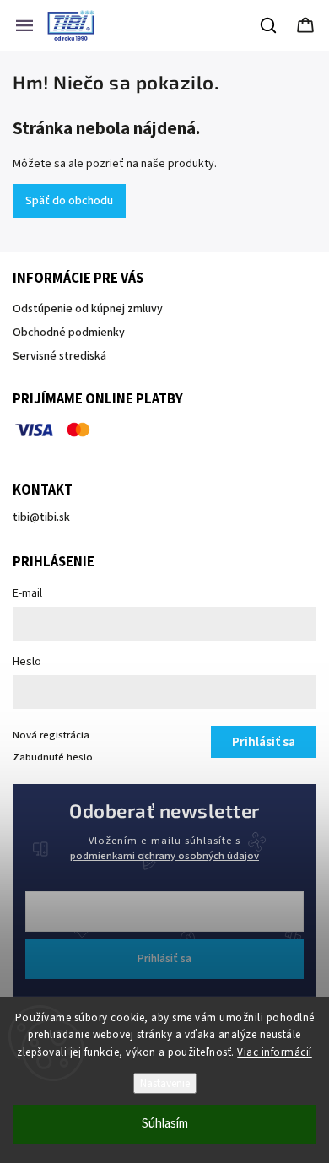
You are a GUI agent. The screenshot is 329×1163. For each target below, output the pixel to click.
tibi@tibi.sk (41, 517)
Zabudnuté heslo (53, 757)
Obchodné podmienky (69, 332)
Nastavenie (165, 1083)
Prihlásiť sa (164, 958)
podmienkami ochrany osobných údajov (164, 855)
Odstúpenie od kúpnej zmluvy (88, 308)
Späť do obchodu (69, 200)
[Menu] (24, 25)
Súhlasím (165, 1124)
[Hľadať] (269, 25)
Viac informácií (274, 1052)
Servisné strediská (59, 356)
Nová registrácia (51, 735)
